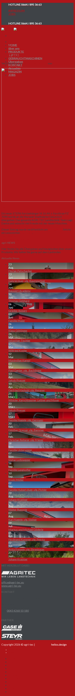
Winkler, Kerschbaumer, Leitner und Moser (33, 400)
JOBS (12, 14)
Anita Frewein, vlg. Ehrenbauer (26, 549)
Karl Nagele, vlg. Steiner (22, 519)
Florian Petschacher (20, 271)
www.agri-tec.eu (11, 585)
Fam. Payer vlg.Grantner (15, 239)
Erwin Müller (16, 479)
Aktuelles (14, 681)
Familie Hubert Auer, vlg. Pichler (27, 489)
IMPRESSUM (16, 10)
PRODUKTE (16, 665)
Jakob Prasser (16, 380)
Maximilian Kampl (19, 360)
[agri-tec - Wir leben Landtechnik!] (13, 29)
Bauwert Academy (19, 290)
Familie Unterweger (20, 450)
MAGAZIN (15, 685)
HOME (12, 45)
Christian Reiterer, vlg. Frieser (25, 440)
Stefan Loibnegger (19, 459)
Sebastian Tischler (19, 340)
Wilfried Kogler (17, 350)
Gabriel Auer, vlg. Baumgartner (26, 280)
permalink (26, 232)
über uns (14, 48)
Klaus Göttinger (17, 330)
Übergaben (6, 45)
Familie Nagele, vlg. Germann (25, 420)
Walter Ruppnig (17, 509)
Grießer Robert (17, 310)
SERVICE (13, 668)
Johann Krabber (18, 499)
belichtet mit (51, 644)
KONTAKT (15, 678)
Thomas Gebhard (18, 300)
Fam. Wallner (9, 236)
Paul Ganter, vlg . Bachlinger (25, 370)
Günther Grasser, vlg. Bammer (26, 430)
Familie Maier (16, 320)
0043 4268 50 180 (18, 610)
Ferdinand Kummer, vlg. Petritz (26, 539)
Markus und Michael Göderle (25, 529)
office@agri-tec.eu (12, 582)
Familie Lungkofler (19, 469)
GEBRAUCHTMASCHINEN (25, 58)
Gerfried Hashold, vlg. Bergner (26, 390)
